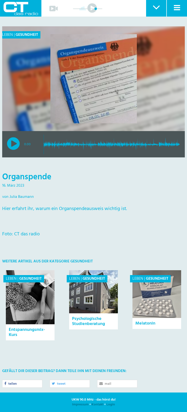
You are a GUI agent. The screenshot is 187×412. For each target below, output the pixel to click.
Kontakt (97, 404)
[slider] (95, 9)
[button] (156, 8)
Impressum (80, 404)
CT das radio (20, 8)
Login (110, 404)
